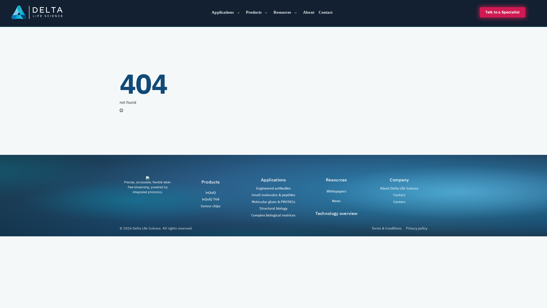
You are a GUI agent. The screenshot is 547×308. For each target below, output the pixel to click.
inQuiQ (211, 192)
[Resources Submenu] (297, 12)
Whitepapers (336, 191)
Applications (223, 12)
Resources (282, 12)
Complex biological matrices (273, 215)
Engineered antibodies (273, 188)
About (308, 12)
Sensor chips (211, 206)
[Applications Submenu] (240, 12)
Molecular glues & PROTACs (273, 202)
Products (254, 12)
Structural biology (273, 208)
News (336, 201)
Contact (326, 12)
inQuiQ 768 (210, 199)
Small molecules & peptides (273, 195)
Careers (399, 202)
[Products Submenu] (267, 12)
